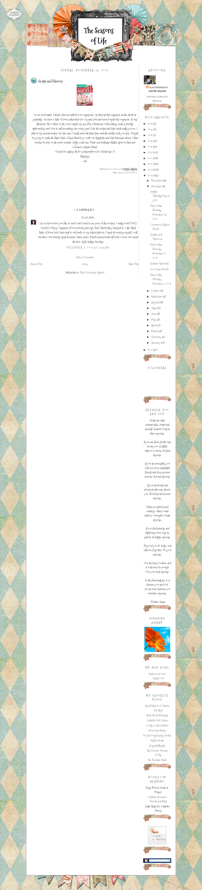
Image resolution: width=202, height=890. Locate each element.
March (155, 331)
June (154, 314)
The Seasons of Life (99, 35)
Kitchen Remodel (159, 264)
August (155, 302)
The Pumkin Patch (157, 760)
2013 (150, 147)
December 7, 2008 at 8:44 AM (88, 248)
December (157, 181)
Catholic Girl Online (157, 720)
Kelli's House (157, 741)
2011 (150, 158)
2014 (150, 141)
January (156, 343)
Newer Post (36, 264)
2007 (150, 350)
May (154, 320)
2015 (150, 135)
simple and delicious (131, 172)
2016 (150, 130)
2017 (150, 124)
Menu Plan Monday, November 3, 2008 (160, 279)
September (157, 297)
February (156, 337)
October (155, 291)
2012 (150, 153)
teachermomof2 (158, 87)
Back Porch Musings (157, 715)
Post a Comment (84, 257)
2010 (150, 164)
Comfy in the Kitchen (157, 725)
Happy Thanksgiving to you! (160, 196)
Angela (84, 217)
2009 (150, 170)
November (157, 186)
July (154, 308)
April (154, 325)
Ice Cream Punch (159, 269)
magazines (120, 172)
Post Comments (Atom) (92, 273)
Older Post (133, 264)
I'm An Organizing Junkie (157, 736)
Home (85, 264)
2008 (150, 176)
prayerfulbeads (157, 746)
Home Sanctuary (157, 730)
